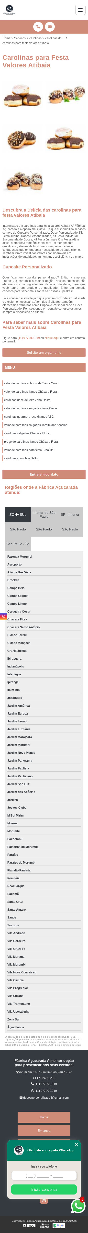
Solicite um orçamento (44, 352)
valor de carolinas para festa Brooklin (29, 450)
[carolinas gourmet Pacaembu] (65, 95)
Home (44, 1117)
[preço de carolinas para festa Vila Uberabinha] (22, 95)
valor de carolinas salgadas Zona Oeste (30, 408)
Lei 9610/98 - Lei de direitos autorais (60, 1045)
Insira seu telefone (44, 1166)
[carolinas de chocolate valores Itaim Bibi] (65, 138)
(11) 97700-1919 (29, 338)
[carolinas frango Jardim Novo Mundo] (22, 138)
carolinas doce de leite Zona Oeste (27, 400)
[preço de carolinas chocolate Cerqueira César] (22, 181)
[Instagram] (44, 1200)
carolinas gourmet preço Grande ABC (29, 416)
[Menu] (80, 9)
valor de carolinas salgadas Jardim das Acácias (35, 425)
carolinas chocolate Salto (21, 458)
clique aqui (52, 338)
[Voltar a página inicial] (9, 10)
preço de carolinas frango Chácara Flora (31, 441)
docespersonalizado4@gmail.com (45, 1097)
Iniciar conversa (44, 1189)
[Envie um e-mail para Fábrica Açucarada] (50, 27)
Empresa (44, 1130)
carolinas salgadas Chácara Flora (26, 433)
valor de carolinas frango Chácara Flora (30, 391)
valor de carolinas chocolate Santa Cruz (30, 383)
